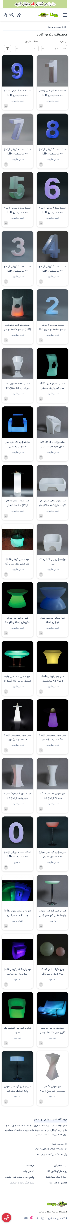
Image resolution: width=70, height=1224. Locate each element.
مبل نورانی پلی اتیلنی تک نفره (52, 561)
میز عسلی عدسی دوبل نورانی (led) (52, 620)
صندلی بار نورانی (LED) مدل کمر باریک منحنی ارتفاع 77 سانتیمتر (52, 386)
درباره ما (30, 1165)
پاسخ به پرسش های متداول (19, 1177)
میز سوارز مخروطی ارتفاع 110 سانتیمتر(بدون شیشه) (17, 738)
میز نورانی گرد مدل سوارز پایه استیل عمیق (52, 854)
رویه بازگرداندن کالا (57, 1171)
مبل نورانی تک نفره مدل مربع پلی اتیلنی (17, 444)
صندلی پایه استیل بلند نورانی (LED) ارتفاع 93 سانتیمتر (17, 386)
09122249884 (57, 1149)
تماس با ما (28, 1171)
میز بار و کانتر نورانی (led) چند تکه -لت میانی (17, 971)
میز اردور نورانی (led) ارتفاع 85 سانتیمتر (52, 678)
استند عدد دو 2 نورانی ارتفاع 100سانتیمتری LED (52, 327)
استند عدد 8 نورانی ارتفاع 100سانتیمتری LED (52, 151)
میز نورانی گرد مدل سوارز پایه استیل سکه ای (17, 1088)
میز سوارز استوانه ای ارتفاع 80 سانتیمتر (17, 502)
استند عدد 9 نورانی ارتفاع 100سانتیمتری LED (17, 92)
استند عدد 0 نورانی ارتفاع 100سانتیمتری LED (17, 854)
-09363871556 (42, 1149)
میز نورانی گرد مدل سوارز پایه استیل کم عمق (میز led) (52, 913)
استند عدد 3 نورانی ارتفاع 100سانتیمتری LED (17, 268)
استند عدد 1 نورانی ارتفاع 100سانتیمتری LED (52, 92)
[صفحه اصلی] (64, 27)
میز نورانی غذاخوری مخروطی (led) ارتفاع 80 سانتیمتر (17, 620)
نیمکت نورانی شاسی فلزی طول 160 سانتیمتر (52, 1030)
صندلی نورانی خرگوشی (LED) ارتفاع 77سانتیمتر (17, 327)
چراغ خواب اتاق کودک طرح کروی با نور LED (52, 971)
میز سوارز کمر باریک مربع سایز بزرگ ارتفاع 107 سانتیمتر (17, 796)
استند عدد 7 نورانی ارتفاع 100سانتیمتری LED (17, 151)
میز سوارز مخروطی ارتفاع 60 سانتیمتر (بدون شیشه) (52, 738)
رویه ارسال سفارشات (56, 1177)
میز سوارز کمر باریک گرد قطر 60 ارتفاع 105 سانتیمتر (52, 796)
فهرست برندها (54, 27)
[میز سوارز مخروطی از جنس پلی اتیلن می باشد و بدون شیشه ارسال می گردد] (17, 715)
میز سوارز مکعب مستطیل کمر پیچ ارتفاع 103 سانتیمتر (52, 1089)
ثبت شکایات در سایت (22, 1182)
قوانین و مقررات (58, 1182)
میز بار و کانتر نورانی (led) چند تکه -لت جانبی (17, 912)
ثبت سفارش (60, 1165)
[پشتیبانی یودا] (6, 1217)
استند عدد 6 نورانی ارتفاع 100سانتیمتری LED (52, 209)
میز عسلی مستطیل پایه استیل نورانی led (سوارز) (17, 678)
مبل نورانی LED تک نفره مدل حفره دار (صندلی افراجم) (52, 445)
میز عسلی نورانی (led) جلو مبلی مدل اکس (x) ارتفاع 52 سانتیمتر (17, 562)
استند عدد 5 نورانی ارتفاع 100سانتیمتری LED (17, 209)
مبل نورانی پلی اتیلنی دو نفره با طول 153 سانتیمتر (52, 502)
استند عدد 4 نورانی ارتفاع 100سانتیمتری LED (52, 268)
